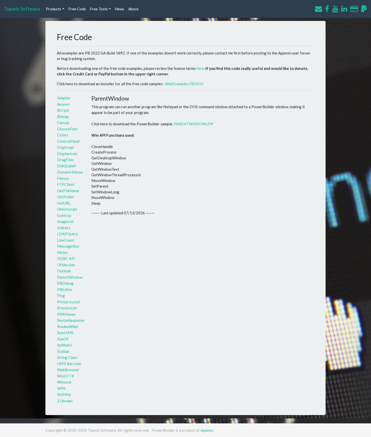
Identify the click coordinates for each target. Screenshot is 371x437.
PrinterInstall (68, 302)
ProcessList (67, 308)
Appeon (206, 430)
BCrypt (63, 110)
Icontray (64, 215)
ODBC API (66, 258)
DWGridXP (66, 166)
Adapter (64, 98)
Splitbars (64, 345)
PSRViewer (66, 314)
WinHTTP (65, 376)
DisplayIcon (67, 153)
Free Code (77, 9)
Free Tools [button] (99, 9)
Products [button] (53, 9)
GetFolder (65, 196)
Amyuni (63, 104)
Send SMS (65, 332)
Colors (62, 135)
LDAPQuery (67, 233)
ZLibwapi (64, 400)
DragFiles (65, 159)
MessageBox (68, 246)
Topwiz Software (22, 9)
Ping (61, 295)
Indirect (63, 227)
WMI (61, 388)
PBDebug (65, 283)
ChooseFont (67, 129)
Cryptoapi (65, 147)
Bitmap (63, 116)
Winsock (64, 382)
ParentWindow (70, 277)
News (119, 9)
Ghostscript (67, 209)
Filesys (63, 178)
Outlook (64, 271)
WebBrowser (68, 369)
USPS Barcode (69, 363)
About (133, 9)
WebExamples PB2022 (184, 83)
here (200, 68)
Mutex (62, 252)
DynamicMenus (70, 172)
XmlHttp (64, 394)
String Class (67, 357)
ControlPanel (68, 141)
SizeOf (62, 339)
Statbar (63, 351)
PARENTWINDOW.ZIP (193, 124)
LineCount (65, 240)
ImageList (65, 221)
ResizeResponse (71, 320)
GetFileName (68, 190)
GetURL (63, 203)
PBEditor (65, 289)
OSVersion (66, 265)
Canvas (63, 122)
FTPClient (65, 184)
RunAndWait (67, 326)
